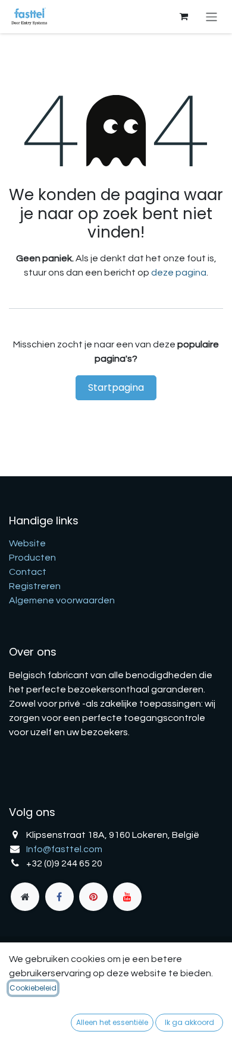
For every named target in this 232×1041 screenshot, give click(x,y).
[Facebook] (59, 896)
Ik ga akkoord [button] (189, 1022)
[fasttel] (25, 896)
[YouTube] (127, 896)
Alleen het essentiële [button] (112, 1022)
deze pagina (178, 272)
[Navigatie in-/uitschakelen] (211, 16)
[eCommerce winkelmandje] (184, 16)
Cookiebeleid (33, 988)
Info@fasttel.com (64, 849)
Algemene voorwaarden (62, 600)
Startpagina (116, 387)
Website (27, 543)
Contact (27, 572)
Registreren (35, 586)
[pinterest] (93, 896)
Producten (32, 557)
